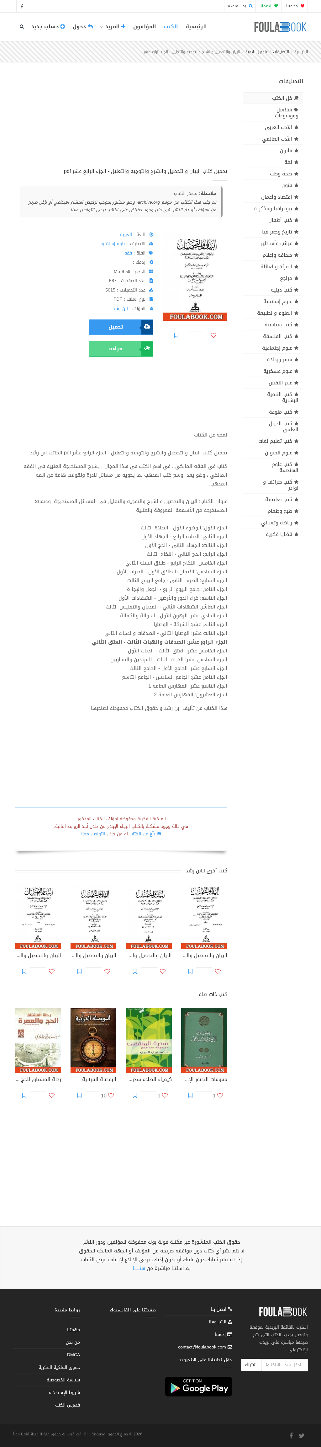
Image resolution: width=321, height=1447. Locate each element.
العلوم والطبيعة (274, 313)
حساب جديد (46, 26)
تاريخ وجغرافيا (277, 232)
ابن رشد (120, 308)
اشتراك (251, 1364)
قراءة (115, 348)
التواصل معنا (93, 834)
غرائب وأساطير (276, 243)
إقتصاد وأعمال (276, 197)
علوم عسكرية (277, 371)
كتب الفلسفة (277, 336)
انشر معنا (218, 1322)
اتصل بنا (219, 1310)
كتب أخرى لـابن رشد (206, 871)
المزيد (112, 26)
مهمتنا (292, 6)
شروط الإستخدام (64, 1392)
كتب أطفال (280, 220)
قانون (286, 150)
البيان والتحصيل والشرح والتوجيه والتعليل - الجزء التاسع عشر (38, 956)
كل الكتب (282, 98)
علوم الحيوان (278, 453)
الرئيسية (196, 26)
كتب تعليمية (278, 499)
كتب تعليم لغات (275, 441)
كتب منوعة (280, 412)
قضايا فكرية (279, 534)
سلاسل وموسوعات (286, 113)
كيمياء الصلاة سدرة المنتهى (149, 1080)
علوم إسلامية (256, 51)
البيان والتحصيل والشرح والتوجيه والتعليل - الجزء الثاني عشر (94, 956)
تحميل (115, 327)
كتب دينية (281, 290)
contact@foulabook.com (202, 1347)
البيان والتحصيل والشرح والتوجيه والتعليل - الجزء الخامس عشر (149, 956)
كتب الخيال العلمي (283, 426)
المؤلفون (144, 26)
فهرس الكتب (67, 1405)
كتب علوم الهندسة (285, 467)
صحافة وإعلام (277, 255)
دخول (80, 26)
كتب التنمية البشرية (282, 397)
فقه (128, 253)
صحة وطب (281, 174)
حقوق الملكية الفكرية (59, 1367)
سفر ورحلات (279, 359)
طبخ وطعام (280, 511)
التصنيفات (281, 51)
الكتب (171, 26)
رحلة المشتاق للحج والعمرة (38, 1080)
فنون (287, 185)
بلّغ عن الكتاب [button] (142, 834)
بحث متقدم (237, 6)
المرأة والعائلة (276, 266)
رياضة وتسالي (276, 523)
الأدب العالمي (277, 139)
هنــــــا (139, 1268)
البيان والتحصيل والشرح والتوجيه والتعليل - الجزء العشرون (204, 956)
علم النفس (280, 383)
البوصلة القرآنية (99, 1080)
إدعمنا (221, 1334)
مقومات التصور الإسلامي (204, 1080)
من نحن (73, 1342)
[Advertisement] (121, 122)
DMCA (73, 1355)
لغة (288, 162)
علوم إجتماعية (277, 348)
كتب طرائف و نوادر (280, 485)
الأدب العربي (278, 127)
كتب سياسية (278, 325)
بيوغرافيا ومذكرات (273, 208)
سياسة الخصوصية (63, 1380)
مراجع (286, 278)
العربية (126, 234)
